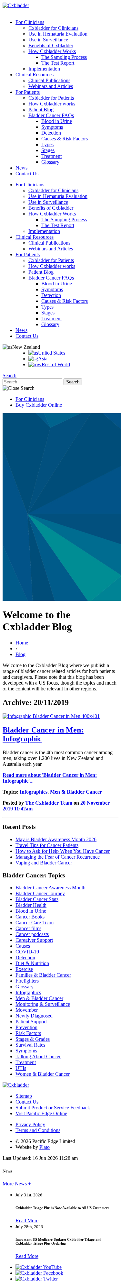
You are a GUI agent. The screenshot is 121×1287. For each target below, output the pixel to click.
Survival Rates (30, 1045)
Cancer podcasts (32, 934)
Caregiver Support (34, 940)
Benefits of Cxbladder (50, 45)
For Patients (27, 92)
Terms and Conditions (37, 1130)
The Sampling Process (64, 57)
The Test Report (57, 63)
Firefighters (27, 981)
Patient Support (31, 1021)
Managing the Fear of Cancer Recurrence (57, 857)
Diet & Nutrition (32, 963)
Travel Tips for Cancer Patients (46, 845)
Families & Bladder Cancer (43, 975)
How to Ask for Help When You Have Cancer (62, 851)
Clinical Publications (49, 80)
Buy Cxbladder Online (38, 405)
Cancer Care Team (34, 922)
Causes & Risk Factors (64, 138)
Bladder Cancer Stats (36, 899)
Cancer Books (30, 916)
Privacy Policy (30, 1124)
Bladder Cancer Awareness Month (50, 887)
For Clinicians (29, 22)
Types (47, 144)
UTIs (20, 1068)
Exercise (24, 969)
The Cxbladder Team (48, 803)
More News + (17, 1183)
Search (9, 375)
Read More (26, 1220)
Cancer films (28, 928)
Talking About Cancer (38, 1056)
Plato (44, 1147)
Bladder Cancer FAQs (51, 115)
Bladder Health (30, 905)
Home (21, 642)
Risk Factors (28, 1033)
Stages (48, 150)
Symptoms (52, 127)
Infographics (33, 792)
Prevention (26, 1027)
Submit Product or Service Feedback (52, 1107)
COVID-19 (27, 951)
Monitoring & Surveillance (42, 1004)
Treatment (51, 156)
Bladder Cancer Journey (40, 893)
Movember (26, 1010)
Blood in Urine (56, 121)
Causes (22, 946)
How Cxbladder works (51, 103)
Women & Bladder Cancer (42, 1074)
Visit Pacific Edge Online (41, 1113)
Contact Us (26, 173)
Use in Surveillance (48, 39)
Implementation (44, 69)
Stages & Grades (32, 1039)
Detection (51, 133)
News (21, 167)
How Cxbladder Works (52, 51)
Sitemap (23, 1096)
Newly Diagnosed (34, 1015)
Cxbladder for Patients (51, 98)
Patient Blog (41, 109)
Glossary (50, 162)
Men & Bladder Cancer (76, 792)
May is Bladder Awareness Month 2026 (55, 839)
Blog (20, 654)
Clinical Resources (34, 74)
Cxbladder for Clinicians (53, 28)
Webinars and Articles (50, 86)
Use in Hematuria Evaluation (57, 34)
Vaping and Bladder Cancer (43, 862)
